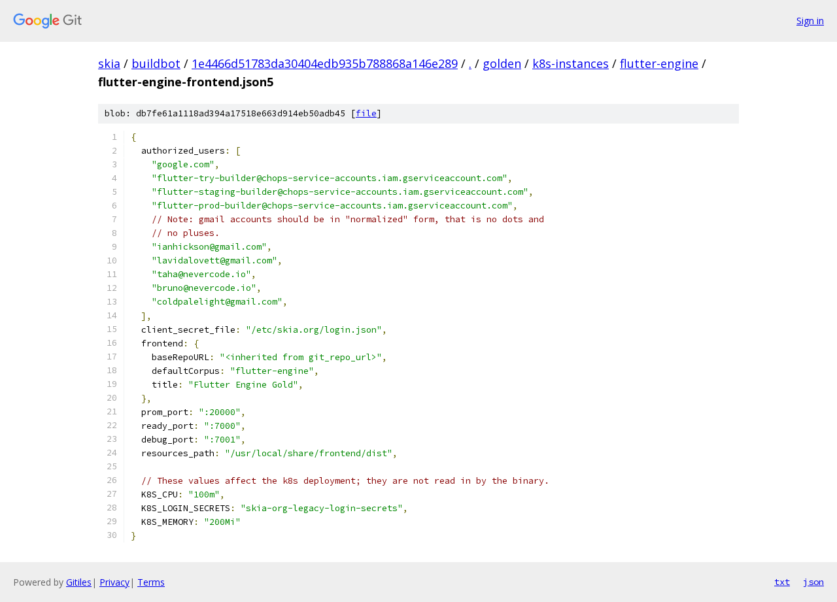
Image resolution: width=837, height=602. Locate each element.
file (366, 113)
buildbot (155, 63)
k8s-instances (570, 63)
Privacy (114, 582)
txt (782, 582)
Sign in (810, 20)
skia (109, 63)
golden (502, 63)
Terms (151, 582)
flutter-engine (659, 63)
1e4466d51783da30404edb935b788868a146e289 (325, 63)
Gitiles (79, 582)
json (813, 582)
